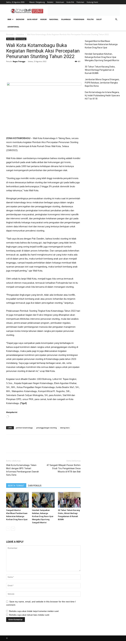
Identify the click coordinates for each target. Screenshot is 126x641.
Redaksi (50, 2)
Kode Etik (70, 2)
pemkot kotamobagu (24, 428)
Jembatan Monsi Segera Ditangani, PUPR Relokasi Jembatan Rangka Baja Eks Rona (102, 82)
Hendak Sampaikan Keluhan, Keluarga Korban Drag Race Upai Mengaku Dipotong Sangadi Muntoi (42, 516)
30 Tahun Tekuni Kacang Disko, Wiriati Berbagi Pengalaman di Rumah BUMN (100, 69)
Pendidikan (78, 19)
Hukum (43, 19)
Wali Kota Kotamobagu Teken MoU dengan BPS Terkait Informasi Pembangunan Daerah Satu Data (22, 470)
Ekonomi (20, 19)
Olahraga (66, 19)
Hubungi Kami (92, 2)
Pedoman (80, 2)
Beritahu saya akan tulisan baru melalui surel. (29, 615)
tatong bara (64, 428)
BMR (9, 19)
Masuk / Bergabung (37, 2)
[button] (116, 19)
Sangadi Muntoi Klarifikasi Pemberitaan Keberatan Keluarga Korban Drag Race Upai (101, 44)
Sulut (99, 19)
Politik (90, 19)
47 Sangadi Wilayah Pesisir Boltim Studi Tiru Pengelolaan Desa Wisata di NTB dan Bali (64, 468)
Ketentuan (60, 2)
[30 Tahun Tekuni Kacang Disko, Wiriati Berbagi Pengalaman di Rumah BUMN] (69, 500)
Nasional (53, 19)
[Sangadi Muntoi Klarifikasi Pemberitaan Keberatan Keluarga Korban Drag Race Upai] (17, 500)
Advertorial (13, 27)
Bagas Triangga (19, 61)
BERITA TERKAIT (16, 485)
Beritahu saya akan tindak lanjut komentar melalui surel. (34, 611)
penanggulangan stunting (46, 428)
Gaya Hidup (32, 19)
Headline (20, 34)
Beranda (10, 34)
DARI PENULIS (34, 485)
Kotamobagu (21, 39)
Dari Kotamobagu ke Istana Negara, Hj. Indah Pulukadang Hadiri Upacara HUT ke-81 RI (102, 95)
